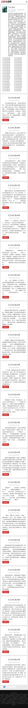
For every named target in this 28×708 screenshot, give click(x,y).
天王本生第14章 (6, 84)
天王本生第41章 (6, 67)
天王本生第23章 (18, 83)
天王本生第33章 (18, 64)
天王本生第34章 (18, 62)
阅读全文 (6, 120)
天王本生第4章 (5, 86)
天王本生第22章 (18, 84)
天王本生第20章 (18, 65)
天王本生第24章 (18, 79)
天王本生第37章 (18, 59)
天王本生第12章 (18, 87)
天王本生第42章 (6, 65)
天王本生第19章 (6, 69)
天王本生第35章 (18, 61)
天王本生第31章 (18, 69)
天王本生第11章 (6, 90)
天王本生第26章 (6, 76)
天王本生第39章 (18, 58)
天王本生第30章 (6, 70)
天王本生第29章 (18, 70)
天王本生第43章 (6, 64)
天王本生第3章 (5, 87)
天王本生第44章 (6, 62)
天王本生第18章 (6, 72)
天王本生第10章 (18, 72)
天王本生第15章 (18, 81)
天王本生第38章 (6, 59)
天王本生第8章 (17, 76)
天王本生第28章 (6, 73)
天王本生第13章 (18, 86)
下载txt (12, 11)
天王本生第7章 (5, 79)
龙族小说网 (14, 693)
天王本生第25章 (18, 78)
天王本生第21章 (6, 89)
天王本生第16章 (6, 78)
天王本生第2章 (17, 89)
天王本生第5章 (5, 83)
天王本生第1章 (17, 90)
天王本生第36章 (6, 61)
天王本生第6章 (5, 81)
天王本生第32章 (18, 67)
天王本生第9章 (5, 75)
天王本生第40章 (6, 58)
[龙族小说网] (6, 1)
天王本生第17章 (18, 73)
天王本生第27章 (18, 75)
